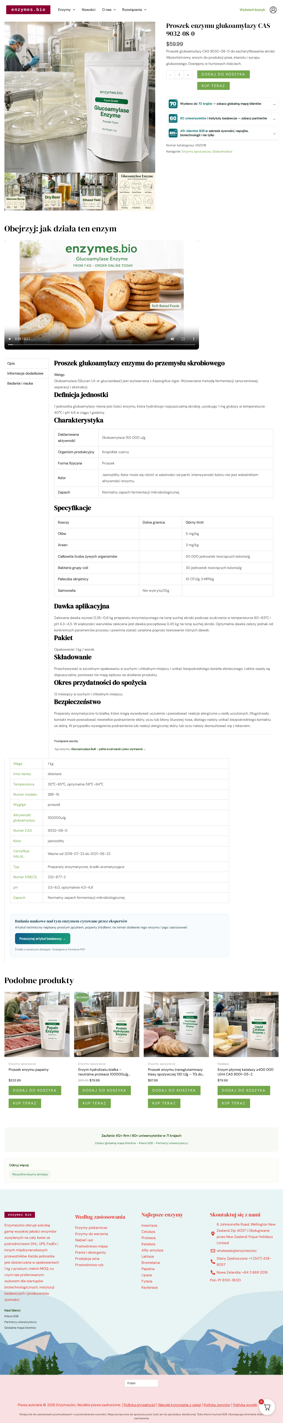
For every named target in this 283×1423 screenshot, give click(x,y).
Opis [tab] (11, 363)
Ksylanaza (150, 1287)
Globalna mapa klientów (20, 1328)
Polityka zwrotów (217, 1405)
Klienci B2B (146, 1143)
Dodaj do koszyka (223, 74)
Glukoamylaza (222, 151)
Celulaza (148, 1231)
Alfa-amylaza (152, 1250)
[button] (73, 10)
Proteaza (149, 1237)
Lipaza (147, 1275)
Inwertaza (149, 1225)
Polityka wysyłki (245, 1405)
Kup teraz (213, 85)
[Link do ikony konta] (273, 10)
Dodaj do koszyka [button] (35, 1090)
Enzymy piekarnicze (91, 1227)
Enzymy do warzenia (91, 1234)
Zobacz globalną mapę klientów (115, 1143)
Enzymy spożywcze (196, 151)
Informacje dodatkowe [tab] (25, 373)
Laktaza (148, 1256)
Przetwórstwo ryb (89, 1265)
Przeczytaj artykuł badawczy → (42, 939)
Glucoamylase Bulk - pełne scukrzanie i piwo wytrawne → (108, 749)
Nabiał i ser (84, 1240)
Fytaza (147, 1281)
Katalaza (148, 1244)
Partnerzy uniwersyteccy (172, 1143)
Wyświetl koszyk (252, 10)
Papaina (148, 1268)
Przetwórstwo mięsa (91, 1246)
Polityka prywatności (139, 1405)
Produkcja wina (87, 1258)
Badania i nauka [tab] (20, 383)
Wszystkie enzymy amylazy (30, 1174)
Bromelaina (151, 1262)
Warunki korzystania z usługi (179, 1405)
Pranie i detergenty (90, 1252)
